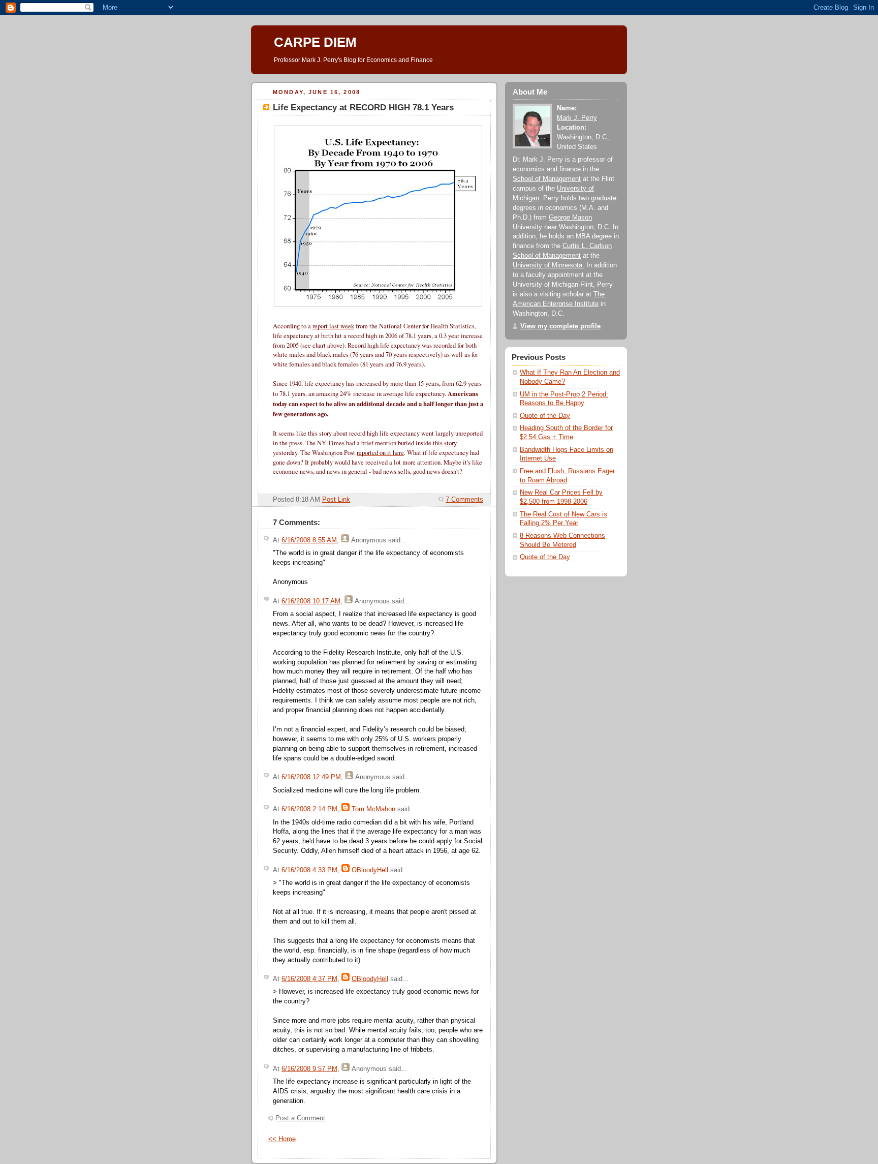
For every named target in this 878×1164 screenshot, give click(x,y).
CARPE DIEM (315, 42)
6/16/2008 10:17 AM (310, 601)
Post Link (336, 499)
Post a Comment (300, 1118)
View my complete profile (560, 326)
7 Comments (464, 499)
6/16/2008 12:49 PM (311, 777)
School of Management (547, 178)
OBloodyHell (370, 870)
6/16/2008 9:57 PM (309, 1069)
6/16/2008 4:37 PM (309, 979)
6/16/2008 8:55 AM (309, 540)
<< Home (282, 1139)
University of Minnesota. (548, 265)
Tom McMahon (373, 809)
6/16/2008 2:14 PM (309, 809)
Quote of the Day (545, 415)
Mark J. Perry (577, 117)
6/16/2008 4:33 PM (309, 870)
